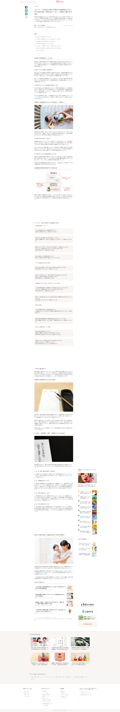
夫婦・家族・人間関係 (79, 677)
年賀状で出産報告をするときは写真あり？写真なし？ (49, 39)
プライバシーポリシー (47, 701)
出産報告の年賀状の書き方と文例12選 (46, 41)
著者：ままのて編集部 (39, 25)
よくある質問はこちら (83, 691)
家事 (38, 677)
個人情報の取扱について (47, 703)
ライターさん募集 (64, 694)
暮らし (63, 677)
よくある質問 (45, 705)
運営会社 (62, 691)
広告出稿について (64, 696)
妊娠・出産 (26, 693)
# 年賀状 (36, 6)
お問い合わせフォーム (86, 694)
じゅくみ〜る (63, 698)
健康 (57, 677)
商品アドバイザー (46, 696)
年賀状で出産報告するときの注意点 (45, 43)
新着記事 (44, 691)
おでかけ (33, 679)
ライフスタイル (27, 696)
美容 (60, 677)
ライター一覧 (45, 693)
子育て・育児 (26, 694)
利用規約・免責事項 (46, 700)
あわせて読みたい (41, 50)
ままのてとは (45, 698)
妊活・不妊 (26, 691)
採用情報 (62, 693)
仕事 (32, 677)
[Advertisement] (44, 212)
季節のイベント (69, 677)
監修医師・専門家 (46, 694)
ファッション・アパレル (50, 677)
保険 (35, 677)
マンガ (86, 677)
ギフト (41, 677)
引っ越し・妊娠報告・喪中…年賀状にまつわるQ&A (49, 46)
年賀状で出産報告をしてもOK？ (44, 37)
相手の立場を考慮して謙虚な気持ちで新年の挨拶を (49, 48)
